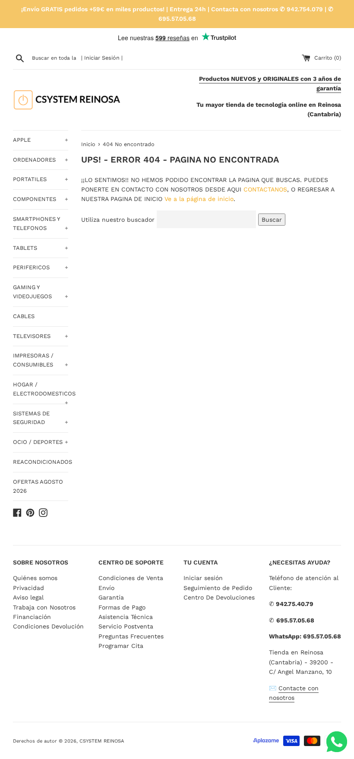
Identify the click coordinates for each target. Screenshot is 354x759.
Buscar (272, 219)
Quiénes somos (35, 577)
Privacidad (28, 587)
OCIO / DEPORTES (40, 442)
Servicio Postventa (125, 626)
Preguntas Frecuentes (131, 636)
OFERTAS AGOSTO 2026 (38, 486)
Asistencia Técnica (125, 616)
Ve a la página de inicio (199, 198)
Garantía (111, 597)
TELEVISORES (40, 336)
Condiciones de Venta (130, 577)
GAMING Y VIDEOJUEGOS (40, 292)
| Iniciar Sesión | (102, 57)
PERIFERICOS (40, 267)
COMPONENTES (40, 199)
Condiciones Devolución (48, 626)
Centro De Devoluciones (219, 597)
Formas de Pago (121, 607)
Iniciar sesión (203, 577)
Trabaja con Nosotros (44, 607)
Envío (106, 587)
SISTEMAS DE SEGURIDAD (40, 418)
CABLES (24, 316)
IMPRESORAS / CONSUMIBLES (40, 360)
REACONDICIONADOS (40, 462)
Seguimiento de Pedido (217, 587)
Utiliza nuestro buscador (118, 219)
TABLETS (40, 248)
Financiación (32, 616)
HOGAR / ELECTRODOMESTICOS (40, 392)
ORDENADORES (40, 159)
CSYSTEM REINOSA (101, 741)
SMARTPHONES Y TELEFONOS (40, 223)
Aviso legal (28, 597)
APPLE (40, 140)
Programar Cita (120, 645)
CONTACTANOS (265, 189)
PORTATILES (40, 179)
